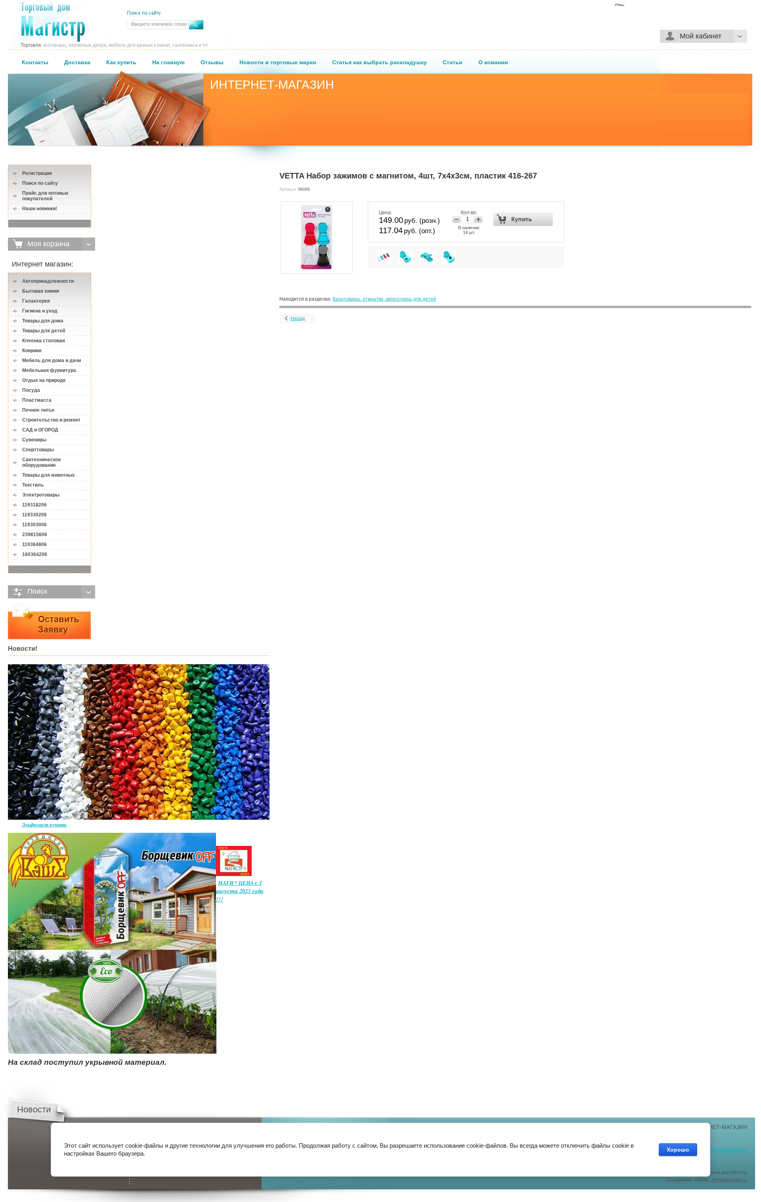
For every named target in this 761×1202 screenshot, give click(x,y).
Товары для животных (48, 475)
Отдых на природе (44, 380)
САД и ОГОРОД (40, 430)
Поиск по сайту (40, 183)
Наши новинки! (39, 208)
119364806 (34, 544)
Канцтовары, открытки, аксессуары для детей (384, 299)
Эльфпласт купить (44, 824)
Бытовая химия (40, 291)
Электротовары (40, 495)
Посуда (31, 390)
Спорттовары (38, 449)
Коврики (31, 350)
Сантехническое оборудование (41, 462)
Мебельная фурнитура (49, 370)
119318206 (34, 505)
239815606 (34, 534)
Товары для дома (42, 321)
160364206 (34, 554)
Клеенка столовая (43, 340)
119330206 (34, 515)
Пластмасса (37, 400)
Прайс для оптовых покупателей (45, 195)
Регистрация (37, 173)
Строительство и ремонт (51, 420)
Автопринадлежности (48, 281)
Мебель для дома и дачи (51, 360)
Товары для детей (43, 331)
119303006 (34, 524)
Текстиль (33, 485)
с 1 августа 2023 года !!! (240, 890)
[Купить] (523, 219)
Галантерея (36, 301)
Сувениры (34, 440)
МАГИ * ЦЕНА (236, 882)
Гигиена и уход (39, 311)
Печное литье (38, 410)
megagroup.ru (729, 1179)
